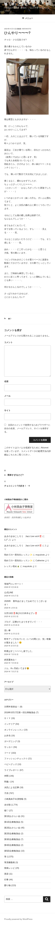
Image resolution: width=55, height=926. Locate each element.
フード (7, 753)
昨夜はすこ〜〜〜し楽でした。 (19, 651)
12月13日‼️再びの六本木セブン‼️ (20, 613)
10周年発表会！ (11, 706)
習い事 (7, 630)
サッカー (8, 747)
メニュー (29, 18)
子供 (6, 793)
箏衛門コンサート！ (13, 584)
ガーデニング (10, 741)
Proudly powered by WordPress (18, 919)
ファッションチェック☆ (16, 758)
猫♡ (9, 319)
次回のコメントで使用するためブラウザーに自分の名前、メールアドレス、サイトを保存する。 (27, 428)
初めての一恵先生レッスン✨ (18, 554)
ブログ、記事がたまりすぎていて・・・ (23, 622)
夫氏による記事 (11, 787)
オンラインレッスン (13, 730)
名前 (6, 381)
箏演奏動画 (9, 862)
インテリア (9, 724)
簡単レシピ (9, 868)
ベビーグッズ (10, 764)
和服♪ (7, 781)
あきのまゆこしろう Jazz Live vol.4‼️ (23, 536)
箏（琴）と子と (16, 4)
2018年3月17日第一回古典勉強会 (19, 712)
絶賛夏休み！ (10, 659)
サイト (7, 410)
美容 (6, 874)
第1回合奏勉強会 (12, 822)
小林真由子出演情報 (13, 799)
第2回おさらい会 (12, 827)
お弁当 (7, 735)
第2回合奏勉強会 (12, 833)
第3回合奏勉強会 (12, 839)
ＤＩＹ (7, 718)
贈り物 (7, 885)
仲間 (6, 776)
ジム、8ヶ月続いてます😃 (16, 668)
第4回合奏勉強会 (12, 845)
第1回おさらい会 (12, 816)
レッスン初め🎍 (12, 566)
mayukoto (26, 29)
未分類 (7, 805)
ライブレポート (11, 770)
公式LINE (8, 592)
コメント (8, 342)
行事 (6, 879)
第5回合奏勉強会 (12, 851)
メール (7, 396)
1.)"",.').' (7, 540)
